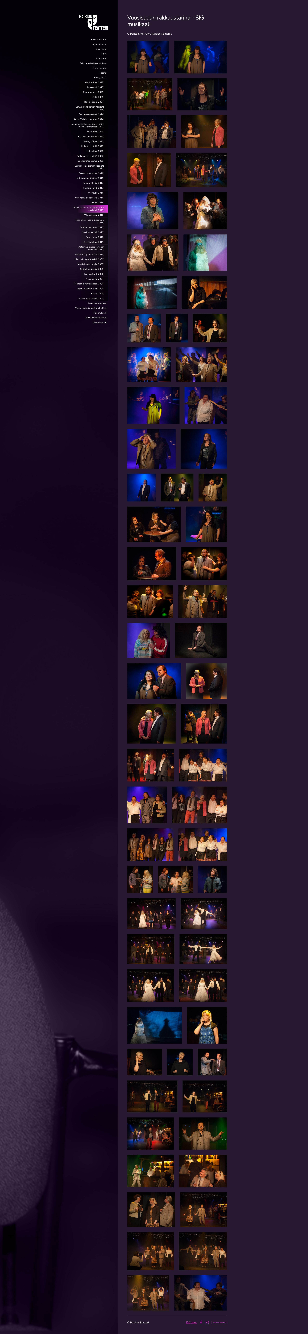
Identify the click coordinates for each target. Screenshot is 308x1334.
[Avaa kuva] (148, 57)
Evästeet (191, 1322)
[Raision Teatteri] (89, 22)
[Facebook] (201, 1322)
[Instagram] (207, 1322)
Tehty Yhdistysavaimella (219, 1322)
